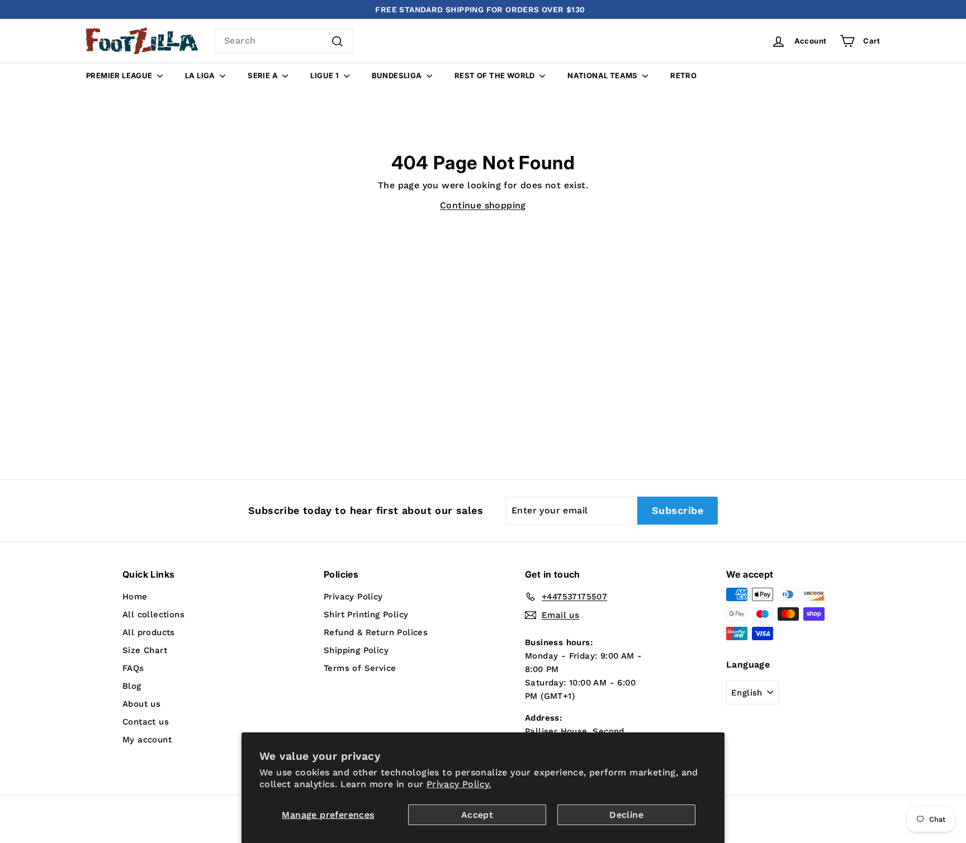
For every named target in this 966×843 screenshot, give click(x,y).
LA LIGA (201, 75)
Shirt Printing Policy (366, 614)
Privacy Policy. (459, 784)
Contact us (145, 722)
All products (148, 632)
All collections (153, 614)
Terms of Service (360, 668)
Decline (626, 814)
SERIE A (264, 75)
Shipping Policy (356, 650)
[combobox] (284, 40)
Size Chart (144, 650)
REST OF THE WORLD (495, 75)
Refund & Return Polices (376, 632)
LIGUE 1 (325, 75)
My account (147, 740)
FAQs (133, 668)
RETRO (683, 75)
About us (141, 704)
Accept (477, 814)
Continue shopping (483, 205)
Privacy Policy (353, 597)
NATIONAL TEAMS (603, 75)
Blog (131, 686)
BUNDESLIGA (398, 75)
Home (135, 597)
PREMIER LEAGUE (120, 75)
